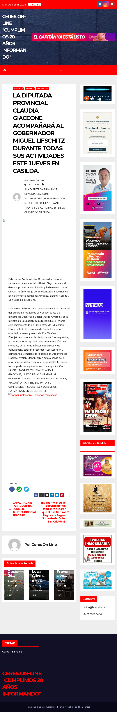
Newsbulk (69, 707)
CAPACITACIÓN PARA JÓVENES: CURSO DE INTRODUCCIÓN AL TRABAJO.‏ (24, 509)
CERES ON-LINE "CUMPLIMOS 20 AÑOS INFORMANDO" (14, 37)
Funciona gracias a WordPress (42, 707)
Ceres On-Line (36, 180)
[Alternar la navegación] (61, 70)
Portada (30, 89)
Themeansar (84, 707)
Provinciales (42, 89)
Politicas (18, 89)
